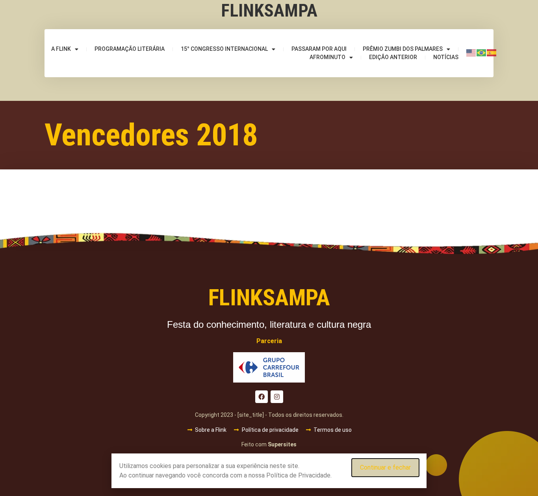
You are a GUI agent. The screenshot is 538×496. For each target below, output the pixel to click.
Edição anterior (393, 57)
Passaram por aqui (319, 49)
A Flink (61, 49)
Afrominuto (327, 57)
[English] (471, 52)
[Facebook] (261, 396)
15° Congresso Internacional (224, 49)
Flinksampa (269, 10)
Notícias (445, 57)
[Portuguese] (482, 52)
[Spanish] (492, 52)
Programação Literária (130, 49)
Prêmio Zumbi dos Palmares (403, 49)
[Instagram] (277, 396)
